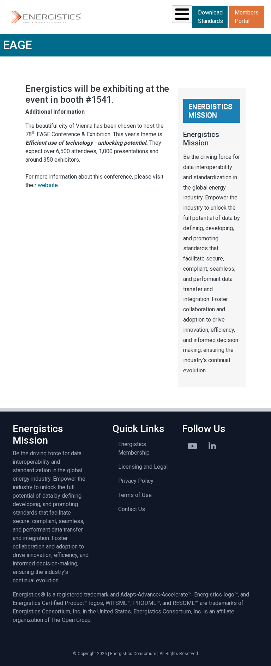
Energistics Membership (134, 448)
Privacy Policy (135, 481)
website (48, 185)
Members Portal (247, 16)
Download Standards (210, 16)
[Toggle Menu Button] (182, 14)
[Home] (45, 17)
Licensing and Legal (143, 466)
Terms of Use (135, 495)
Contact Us (131, 509)
